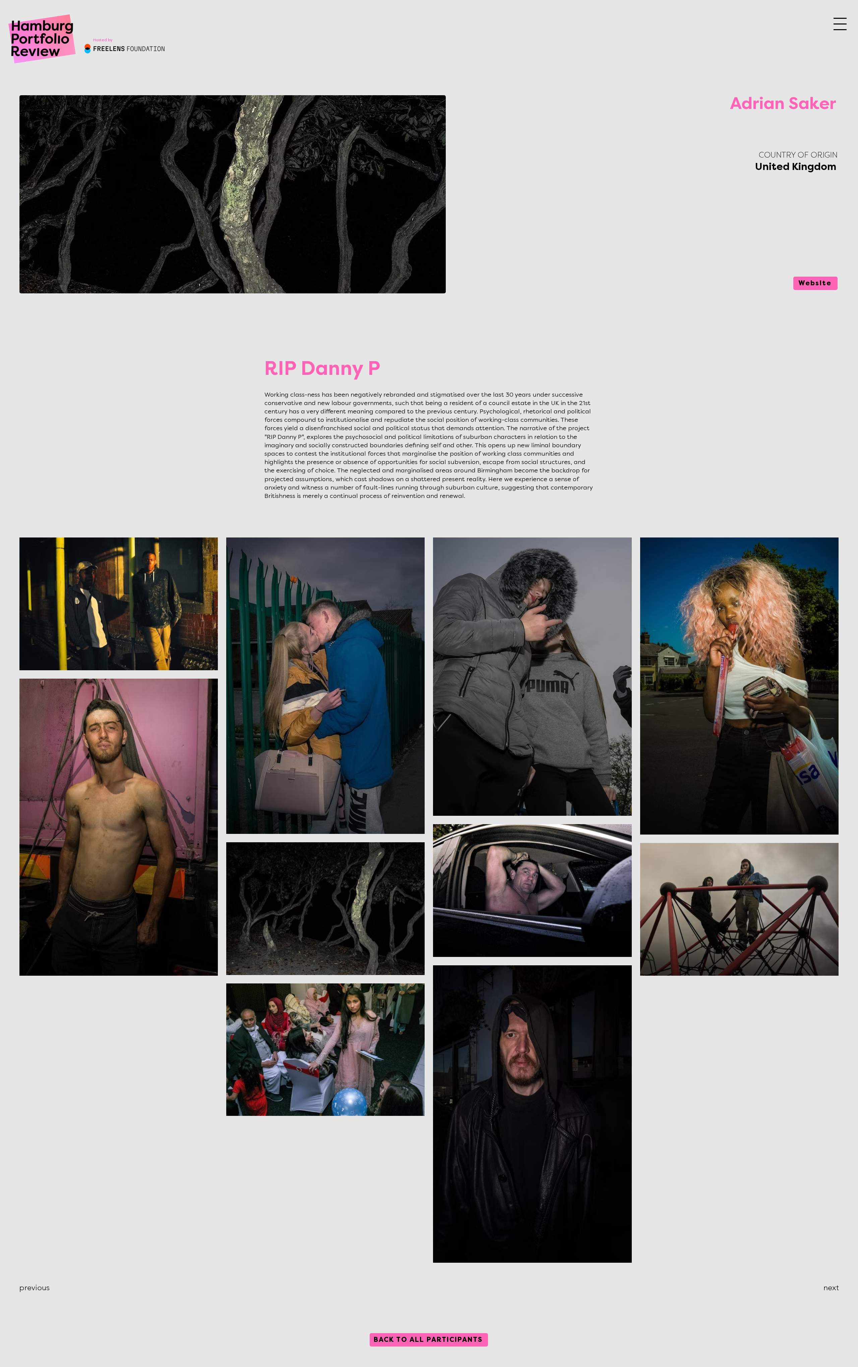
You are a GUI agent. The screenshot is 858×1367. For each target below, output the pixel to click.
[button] (840, 24)
